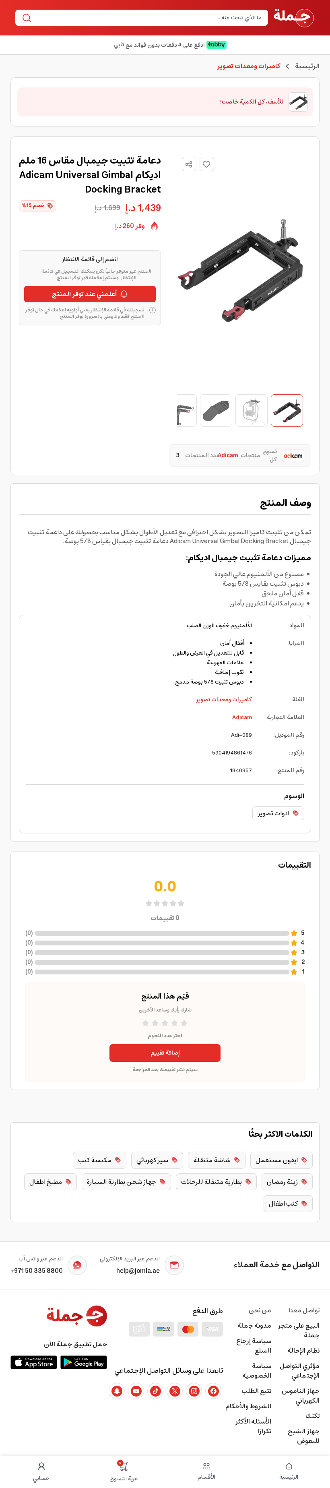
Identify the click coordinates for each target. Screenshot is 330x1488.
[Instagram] (194, 1391)
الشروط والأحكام (248, 1406)
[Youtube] (136, 1391)
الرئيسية (307, 66)
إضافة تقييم (165, 1053)
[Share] (189, 164)
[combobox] (148, 18)
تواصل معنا (304, 1310)
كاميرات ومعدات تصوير (224, 700)
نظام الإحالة (303, 1350)
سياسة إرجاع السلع (253, 1345)
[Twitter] (174, 1391)
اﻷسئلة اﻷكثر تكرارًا (253, 1426)
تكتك (312, 1416)
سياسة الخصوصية (256, 1370)
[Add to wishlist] (207, 164)
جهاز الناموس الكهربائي (301, 1395)
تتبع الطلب (256, 1391)
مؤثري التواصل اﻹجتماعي (300, 1370)
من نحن (260, 1310)
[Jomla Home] (294, 17)
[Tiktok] (155, 1391)
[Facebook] (213, 1391)
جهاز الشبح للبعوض (304, 1436)
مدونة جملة (254, 1325)
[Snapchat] (116, 1391)
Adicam (242, 717)
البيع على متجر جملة (299, 1330)
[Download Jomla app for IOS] (33, 1362)
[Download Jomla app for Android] (83, 1362)
